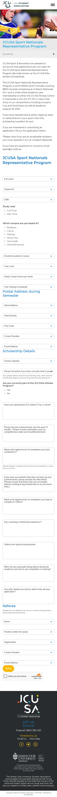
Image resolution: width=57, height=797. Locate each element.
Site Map (39, 793)
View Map (35, 739)
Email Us (22, 739)
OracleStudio (28, 795)
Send (8, 668)
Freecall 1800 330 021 (28, 730)
